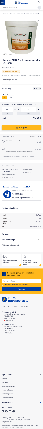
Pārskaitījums (29, 169)
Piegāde (4, 378)
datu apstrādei (23, 284)
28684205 (9, 328)
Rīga (3, 306)
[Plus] (38, 109)
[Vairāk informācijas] (40, 141)
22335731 (9, 316)
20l (11, 97)
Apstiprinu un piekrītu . (16, 284)
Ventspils (24, 306)
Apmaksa (5, 382)
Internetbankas (8, 177)
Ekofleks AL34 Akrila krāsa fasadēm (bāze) (29, 13)
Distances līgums (7, 390)
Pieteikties (21, 289)
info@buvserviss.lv (7, 421)
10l (4, 97)
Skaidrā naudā (8, 169)
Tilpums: (5, 94)
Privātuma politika (7, 394)
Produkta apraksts (8, 80)
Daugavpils (12, 306)
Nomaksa (28, 172)
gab (28, 113)
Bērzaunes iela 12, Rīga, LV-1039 (11, 420)
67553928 (27, 420)
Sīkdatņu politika (7, 397)
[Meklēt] (39, 8)
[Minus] (18, 109)
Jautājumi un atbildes (8, 386)
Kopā (37, 121)
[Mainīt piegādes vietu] (40, 136)
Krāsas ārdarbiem (9, 14)
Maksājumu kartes (9, 174)
